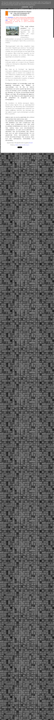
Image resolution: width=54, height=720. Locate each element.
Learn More (25, 7)
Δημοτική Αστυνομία (24, 145)
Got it (31, 7)
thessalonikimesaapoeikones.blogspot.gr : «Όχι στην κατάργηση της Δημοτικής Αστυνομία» (19, 13)
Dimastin (31, 142)
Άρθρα (17, 145)
